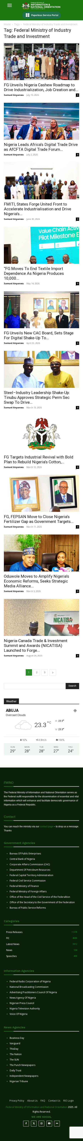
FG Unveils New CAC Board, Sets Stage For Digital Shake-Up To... (39, 335)
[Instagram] (41, 1123)
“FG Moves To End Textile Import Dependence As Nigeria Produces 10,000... (34, 273)
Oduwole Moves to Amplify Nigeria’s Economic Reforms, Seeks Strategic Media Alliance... (36, 581)
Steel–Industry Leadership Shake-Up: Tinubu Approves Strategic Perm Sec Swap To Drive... (37, 397)
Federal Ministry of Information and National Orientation (36, 1107)
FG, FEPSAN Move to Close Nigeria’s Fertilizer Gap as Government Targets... (39, 519)
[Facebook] (26, 1123)
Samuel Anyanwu (14, 94)
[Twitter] (34, 1123)
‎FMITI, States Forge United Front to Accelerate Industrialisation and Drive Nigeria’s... (37, 209)
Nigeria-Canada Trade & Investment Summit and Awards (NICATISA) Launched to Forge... (35, 645)
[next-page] (52, 672)
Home (7, 24)
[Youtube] (49, 1123)
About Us (32, 1100)
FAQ (43, 1100)
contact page (46, 826)
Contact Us (54, 1100)
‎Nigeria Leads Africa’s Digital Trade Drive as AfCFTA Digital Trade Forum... (41, 147)
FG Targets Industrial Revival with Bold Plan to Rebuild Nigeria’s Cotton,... (38, 459)
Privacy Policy (16, 1100)
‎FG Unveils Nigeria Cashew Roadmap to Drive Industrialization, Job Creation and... (41, 87)
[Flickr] (57, 1123)
